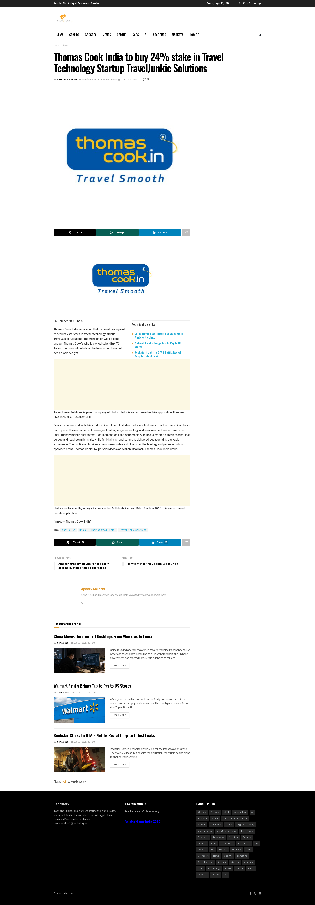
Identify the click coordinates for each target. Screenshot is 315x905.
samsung (242, 855)
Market (223, 849)
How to (194, 34)
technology (213, 868)
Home (57, 45)
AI (146, 34)
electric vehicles (226, 831)
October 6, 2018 (90, 79)
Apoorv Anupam (67, 79)
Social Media (205, 862)
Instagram (227, 843)
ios (256, 843)
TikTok (240, 868)
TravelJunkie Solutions (133, 530)
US (225, 874)
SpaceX (221, 862)
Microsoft (203, 855)
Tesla (228, 868)
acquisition (68, 530)
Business (215, 824)
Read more (120, 665)
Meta (248, 849)
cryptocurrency (245, 824)
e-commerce (205, 831)
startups (248, 862)
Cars (135, 34)
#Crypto (202, 812)
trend (251, 868)
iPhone (202, 849)
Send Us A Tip (60, 3)
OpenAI (228, 855)
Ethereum (203, 837)
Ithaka (83, 530)
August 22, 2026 (81, 643)
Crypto (74, 34)
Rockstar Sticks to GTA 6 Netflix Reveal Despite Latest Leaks (158, 354)
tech (200, 868)
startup (235, 862)
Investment (244, 843)
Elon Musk (247, 831)
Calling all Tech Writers (78, 3)
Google (202, 843)
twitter (215, 874)
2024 (226, 812)
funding (233, 837)
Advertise (95, 3)
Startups (159, 34)
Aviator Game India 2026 (142, 821)
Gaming (122, 34)
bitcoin (202, 824)
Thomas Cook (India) (103, 530)
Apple (215, 818)
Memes (106, 34)
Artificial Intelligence (235, 818)
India (213, 843)
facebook (218, 837)
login (64, 782)
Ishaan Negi (63, 643)
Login (258, 3)
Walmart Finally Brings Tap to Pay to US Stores (158, 345)
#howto (215, 812)
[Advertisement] (122, 389)
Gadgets (91, 34)
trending (202, 874)
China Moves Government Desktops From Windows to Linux (159, 335)
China (228, 824)
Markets (178, 34)
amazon (202, 818)
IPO (213, 849)
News (60, 34)
